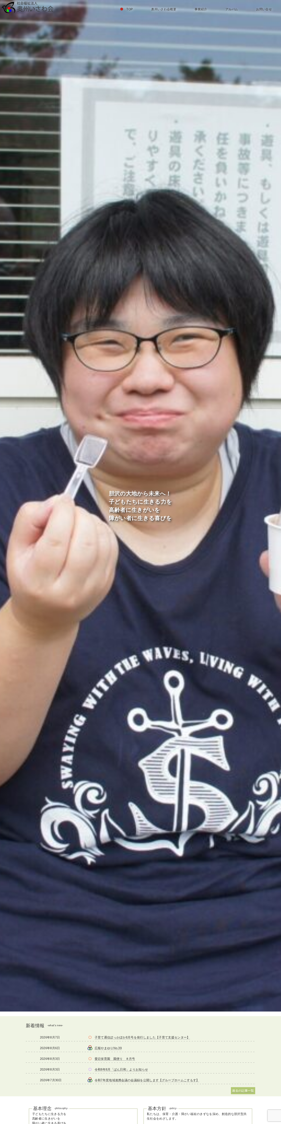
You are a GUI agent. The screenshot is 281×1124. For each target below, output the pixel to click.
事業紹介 (201, 9)
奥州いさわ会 (28, 7)
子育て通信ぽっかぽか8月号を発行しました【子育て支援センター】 (142, 1037)
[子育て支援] (90, 1037)
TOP (129, 9)
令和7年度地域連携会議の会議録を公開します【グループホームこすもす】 (147, 1080)
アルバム (231, 9)
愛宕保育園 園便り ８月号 (115, 1058)
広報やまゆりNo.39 (108, 1048)
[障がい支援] (90, 1069)
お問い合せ (264, 9)
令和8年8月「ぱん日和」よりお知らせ (121, 1069)
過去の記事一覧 (243, 1090)
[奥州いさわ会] (90, 1046)
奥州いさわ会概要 (163, 9)
